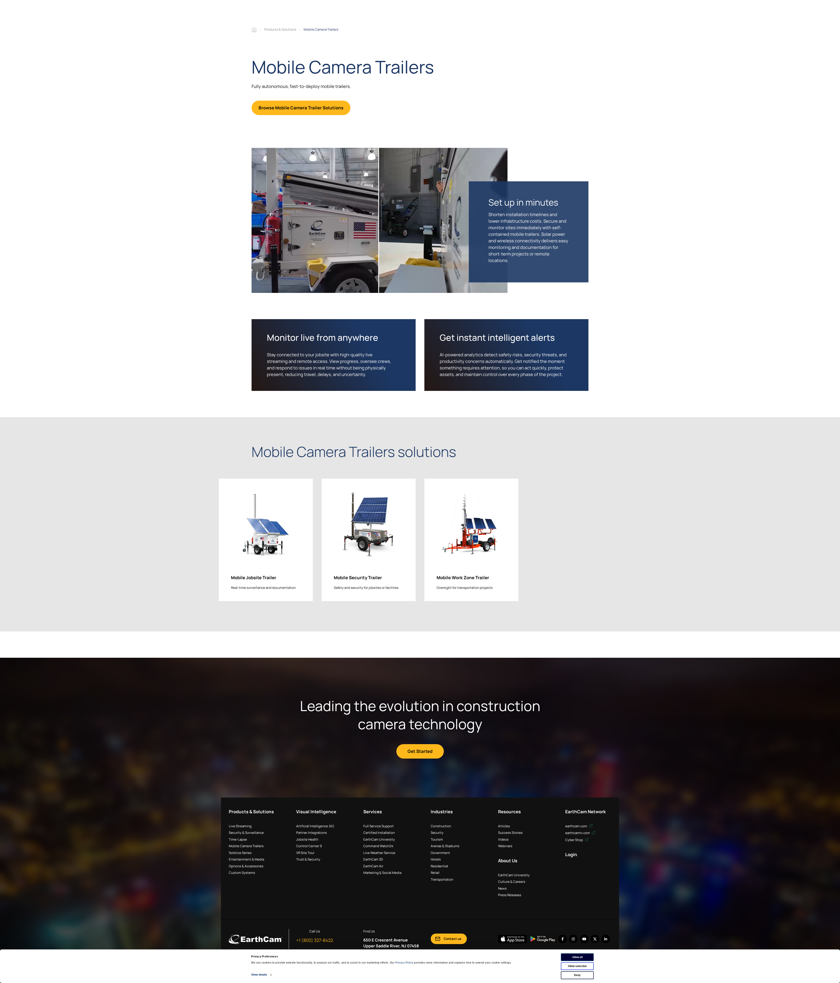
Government (440, 852)
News (502, 888)
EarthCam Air (373, 866)
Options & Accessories (246, 866)
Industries (442, 812)
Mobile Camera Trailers (246, 846)
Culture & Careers (511, 881)
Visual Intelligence (316, 812)
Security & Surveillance (246, 832)
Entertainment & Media (246, 859)
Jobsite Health (307, 839)
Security (437, 832)
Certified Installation (379, 832)
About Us (507, 861)
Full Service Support (378, 826)
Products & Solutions (280, 29)
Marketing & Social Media (382, 872)
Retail (435, 872)
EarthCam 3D (373, 859)
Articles (504, 826)
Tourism (437, 839)
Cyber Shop (574, 840)
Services (372, 812)
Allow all (577, 957)
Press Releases (509, 895)
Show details (259, 974)
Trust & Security (308, 859)
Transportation (442, 879)
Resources (509, 812)
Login (571, 854)
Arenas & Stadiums (445, 846)
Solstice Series (240, 852)
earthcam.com (576, 826)
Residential (439, 866)
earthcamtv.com (578, 833)
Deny (577, 975)
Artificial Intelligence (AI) (315, 826)
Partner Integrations (311, 832)
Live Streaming (240, 826)
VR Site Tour (305, 852)
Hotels (436, 859)
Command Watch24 (378, 846)
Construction (441, 826)
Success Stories (510, 832)
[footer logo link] (255, 939)
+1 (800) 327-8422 (314, 940)
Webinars (505, 846)
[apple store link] (512, 939)
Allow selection (577, 966)
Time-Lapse (238, 839)
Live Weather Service (379, 852)
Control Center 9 (309, 846)
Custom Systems (242, 872)
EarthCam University (379, 839)
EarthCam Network (585, 812)
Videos (503, 839)
